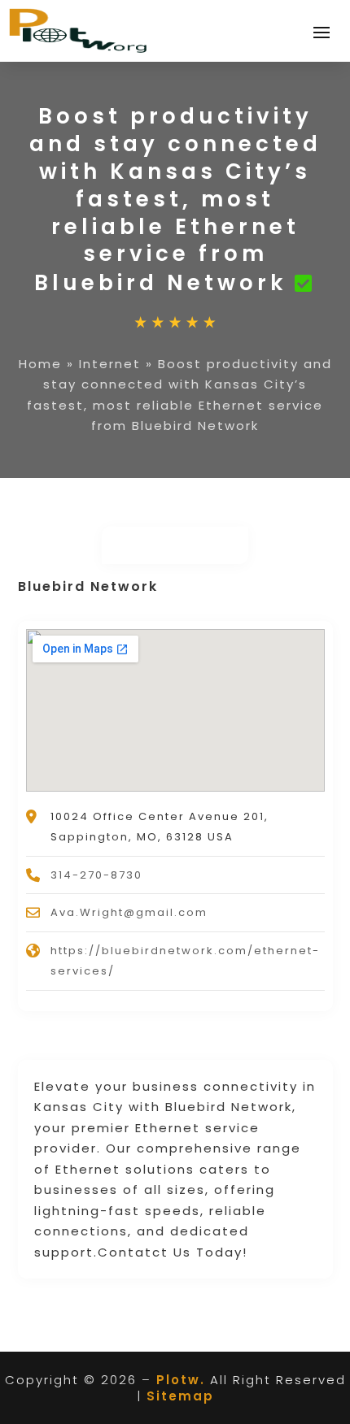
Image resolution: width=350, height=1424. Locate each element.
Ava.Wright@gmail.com (129, 912)
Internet (110, 363)
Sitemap (180, 1395)
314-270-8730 (96, 875)
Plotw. (180, 1379)
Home (40, 363)
